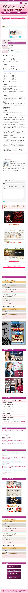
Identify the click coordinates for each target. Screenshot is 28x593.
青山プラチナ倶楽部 (8, 282)
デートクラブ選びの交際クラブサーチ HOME (10, 16)
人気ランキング (7, 12)
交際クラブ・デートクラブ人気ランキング (10, 400)
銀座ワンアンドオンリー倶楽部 (10, 289)
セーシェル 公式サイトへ (13, 42)
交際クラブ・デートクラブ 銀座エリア (18, 18)
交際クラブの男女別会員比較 (8, 417)
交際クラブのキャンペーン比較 (8, 419)
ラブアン (6, 313)
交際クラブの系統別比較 (7, 402)
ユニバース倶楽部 (8, 303)
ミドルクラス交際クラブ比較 (8, 406)
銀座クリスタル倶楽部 (9, 291)
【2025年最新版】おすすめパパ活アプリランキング (12, 421)
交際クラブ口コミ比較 (7, 415)
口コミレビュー (20, 12)
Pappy (6, 318)
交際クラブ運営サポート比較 (8, 411)
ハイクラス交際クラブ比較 (8, 404)
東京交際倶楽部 (7, 287)
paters (6, 308)
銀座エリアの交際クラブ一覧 (14, 266)
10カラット (7, 284)
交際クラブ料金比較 (6, 413)
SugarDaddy (7, 311)
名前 (4, 183)
